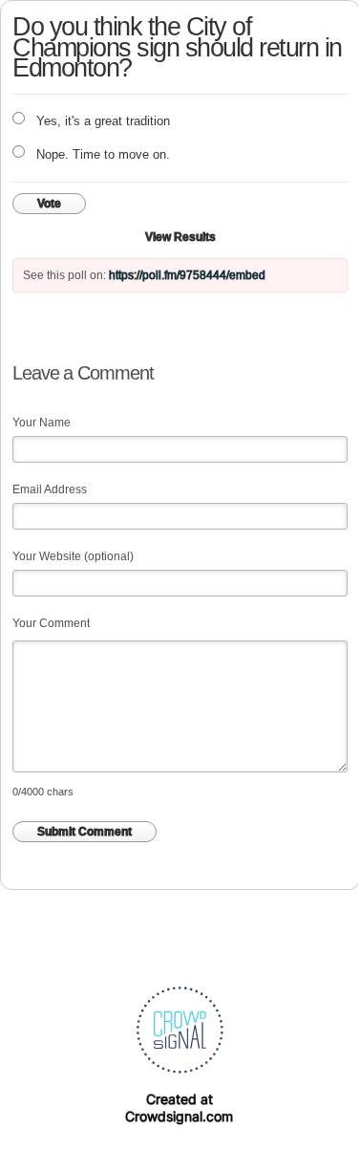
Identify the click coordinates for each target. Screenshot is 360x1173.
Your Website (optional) (73, 556)
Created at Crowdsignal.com (179, 1107)
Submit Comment (84, 831)
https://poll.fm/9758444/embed (187, 275)
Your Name (41, 422)
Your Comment (51, 623)
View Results (180, 237)
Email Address (49, 489)
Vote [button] (49, 203)
